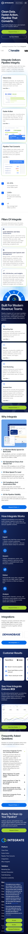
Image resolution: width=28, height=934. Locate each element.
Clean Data (4, 850)
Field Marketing (5, 875)
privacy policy (14, 903)
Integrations (4, 859)
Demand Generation (7, 872)
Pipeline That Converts (8, 856)
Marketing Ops (5, 869)
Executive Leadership (7, 878)
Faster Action (5, 853)
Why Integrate (5, 861)
